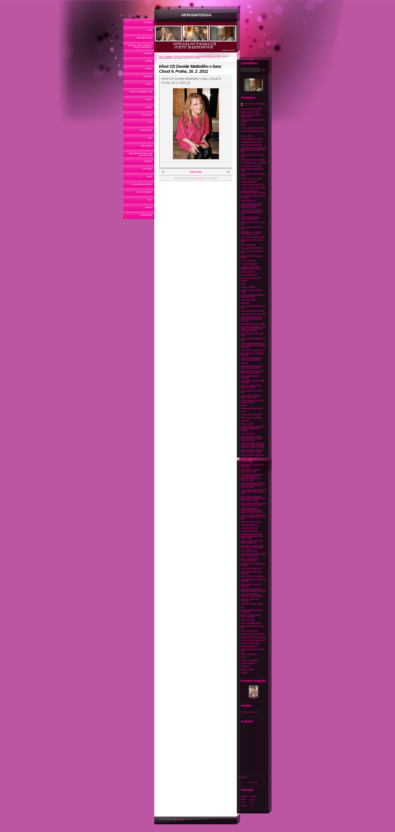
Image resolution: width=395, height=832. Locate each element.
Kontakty (148, 207)
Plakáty (243, 124)
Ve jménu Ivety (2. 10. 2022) (251, 109)
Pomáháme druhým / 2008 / (251, 142)
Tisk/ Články (147, 169)
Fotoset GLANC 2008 (249, 275)
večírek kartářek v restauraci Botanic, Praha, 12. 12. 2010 (252, 451)
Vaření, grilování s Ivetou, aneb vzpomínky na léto (140, 154)
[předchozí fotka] (164, 124)
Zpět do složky (196, 172)
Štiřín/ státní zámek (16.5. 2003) (253, 324)
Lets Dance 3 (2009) (248, 300)
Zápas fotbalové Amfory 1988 (252, 408)
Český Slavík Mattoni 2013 (251, 623)
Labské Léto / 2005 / (248, 200)
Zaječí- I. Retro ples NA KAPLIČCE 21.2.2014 (249, 559)
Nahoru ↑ (180, 819)
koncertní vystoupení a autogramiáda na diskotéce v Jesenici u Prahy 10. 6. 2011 (251, 510)
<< (241, 782)
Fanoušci (244, 672)
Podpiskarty (245, 666)
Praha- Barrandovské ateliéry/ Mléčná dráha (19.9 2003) (252, 367)
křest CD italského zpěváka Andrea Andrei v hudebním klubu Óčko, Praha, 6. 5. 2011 (253, 498)
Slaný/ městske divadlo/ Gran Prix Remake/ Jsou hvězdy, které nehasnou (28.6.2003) (253, 328)
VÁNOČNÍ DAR (146, 215)
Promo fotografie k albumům (251, 248)
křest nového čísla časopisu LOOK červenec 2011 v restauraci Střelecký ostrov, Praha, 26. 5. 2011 (251, 477)
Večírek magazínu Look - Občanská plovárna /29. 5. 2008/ (253, 191)
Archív (243, 657)
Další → (228, 172)
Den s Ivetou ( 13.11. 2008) (251, 278)
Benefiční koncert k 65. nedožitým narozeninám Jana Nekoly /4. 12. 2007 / (253, 149)
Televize (149, 107)
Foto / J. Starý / (246, 136)
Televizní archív (146, 130)
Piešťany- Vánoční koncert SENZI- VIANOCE (251, 616)
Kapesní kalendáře (248, 663)
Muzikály (148, 61)
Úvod (150, 30)
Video (150, 138)
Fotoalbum (148, 22)
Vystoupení (147, 53)
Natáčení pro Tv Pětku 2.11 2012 (253, 637)
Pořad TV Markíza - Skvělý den (252, 455)
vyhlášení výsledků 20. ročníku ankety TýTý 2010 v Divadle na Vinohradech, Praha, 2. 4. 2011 (252, 445)
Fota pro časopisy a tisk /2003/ (252, 184)
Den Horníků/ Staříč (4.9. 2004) (252, 311)
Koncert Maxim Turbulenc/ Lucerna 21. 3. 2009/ (250, 470)
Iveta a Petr (245, 303)
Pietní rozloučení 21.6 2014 (251, 522)
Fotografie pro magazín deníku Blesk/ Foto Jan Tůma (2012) (252, 546)
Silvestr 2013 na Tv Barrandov (252, 576)
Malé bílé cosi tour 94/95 (250, 112)
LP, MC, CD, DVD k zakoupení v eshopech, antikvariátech (140, 46)
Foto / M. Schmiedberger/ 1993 (252, 128)
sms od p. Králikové (248, 287)
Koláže (243, 284)
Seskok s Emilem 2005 (249, 646)
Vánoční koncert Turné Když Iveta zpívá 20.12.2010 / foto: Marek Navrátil (251, 536)
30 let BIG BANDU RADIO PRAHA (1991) (250, 115)
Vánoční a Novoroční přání (251, 568)
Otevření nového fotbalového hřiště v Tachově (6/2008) (251, 359)
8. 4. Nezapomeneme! (249, 263)
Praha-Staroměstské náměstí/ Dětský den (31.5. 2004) (252, 372)
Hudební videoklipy (248, 272)
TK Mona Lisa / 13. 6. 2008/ (251, 178)
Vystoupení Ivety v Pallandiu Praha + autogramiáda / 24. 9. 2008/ (252, 212)
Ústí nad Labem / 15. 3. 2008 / (252, 138)
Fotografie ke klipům (248, 245)
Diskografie (147, 76)
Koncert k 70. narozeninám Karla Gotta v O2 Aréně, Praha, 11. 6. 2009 (253, 517)
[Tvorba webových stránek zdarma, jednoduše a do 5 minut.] (175, 819)
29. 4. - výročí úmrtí (248, 260)
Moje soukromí (146, 146)
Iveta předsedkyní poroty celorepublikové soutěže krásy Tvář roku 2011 (252, 459)
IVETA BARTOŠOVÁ (196, 15)
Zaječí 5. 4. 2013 (247, 423)
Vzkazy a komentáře (144, 192)
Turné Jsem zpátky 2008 (250, 643)
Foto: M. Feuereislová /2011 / (251, 145)
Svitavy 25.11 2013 (248, 620)
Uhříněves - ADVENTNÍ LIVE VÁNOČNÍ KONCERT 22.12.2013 (253, 590)
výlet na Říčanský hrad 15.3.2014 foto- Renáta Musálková (253, 554)
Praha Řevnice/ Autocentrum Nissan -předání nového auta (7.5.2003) (251, 319)
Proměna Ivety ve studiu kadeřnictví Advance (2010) (251, 267)
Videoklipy (148, 161)
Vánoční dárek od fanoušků (251, 417)
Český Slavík (147, 115)
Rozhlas (149, 99)
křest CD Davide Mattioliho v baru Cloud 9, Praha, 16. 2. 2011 (197, 56)
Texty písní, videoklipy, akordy (140, 92)
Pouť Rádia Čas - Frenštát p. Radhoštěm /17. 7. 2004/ (251, 233)
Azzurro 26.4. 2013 (248, 433)
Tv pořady (244, 363)
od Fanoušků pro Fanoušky (141, 184)
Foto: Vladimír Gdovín (249, 550)
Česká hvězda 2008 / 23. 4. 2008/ (253, 162)
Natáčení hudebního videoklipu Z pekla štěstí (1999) (253, 296)
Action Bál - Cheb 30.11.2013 (251, 604)
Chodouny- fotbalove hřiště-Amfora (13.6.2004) (251, 386)
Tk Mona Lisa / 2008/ (248, 181)
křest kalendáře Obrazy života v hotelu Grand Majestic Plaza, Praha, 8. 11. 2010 (253, 485)
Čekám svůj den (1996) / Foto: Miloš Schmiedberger (252, 541)
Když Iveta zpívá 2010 (249, 631)
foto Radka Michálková (249, 525)
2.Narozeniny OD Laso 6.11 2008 (253, 640)
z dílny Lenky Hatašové (249, 660)
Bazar (150, 200)
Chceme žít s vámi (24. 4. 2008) (253, 159)
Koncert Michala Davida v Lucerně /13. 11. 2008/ (250, 218)
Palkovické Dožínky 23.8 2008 (252, 634)
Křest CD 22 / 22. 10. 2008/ (251, 165)
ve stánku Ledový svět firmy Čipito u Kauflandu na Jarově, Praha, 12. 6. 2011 (252, 438)
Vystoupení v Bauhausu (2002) (252, 350)
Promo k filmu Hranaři (249, 654)
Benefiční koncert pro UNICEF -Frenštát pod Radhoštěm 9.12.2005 (253, 428)
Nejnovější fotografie (144, 38)
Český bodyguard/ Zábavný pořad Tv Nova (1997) (251, 396)
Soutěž (149, 176)
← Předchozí (163, 172)
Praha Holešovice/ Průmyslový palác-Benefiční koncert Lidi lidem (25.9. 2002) (253, 345)
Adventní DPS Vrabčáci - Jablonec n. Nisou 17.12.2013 (252, 595)
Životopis (148, 69)
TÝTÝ (150, 122)
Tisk (242, 607)
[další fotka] (227, 124)
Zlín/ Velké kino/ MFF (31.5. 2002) (253, 314)
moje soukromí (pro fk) (249, 528)
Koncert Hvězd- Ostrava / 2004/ (253, 237)
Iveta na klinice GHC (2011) (251, 414)
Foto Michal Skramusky (249, 531)
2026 (255, 782)
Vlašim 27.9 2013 (247, 669)
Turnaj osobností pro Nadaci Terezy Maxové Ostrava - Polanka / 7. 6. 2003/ (251, 205)
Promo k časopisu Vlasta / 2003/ (253, 188)
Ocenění (149, 84)
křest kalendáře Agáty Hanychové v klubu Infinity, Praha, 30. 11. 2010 (253, 491)
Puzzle (243, 411)
